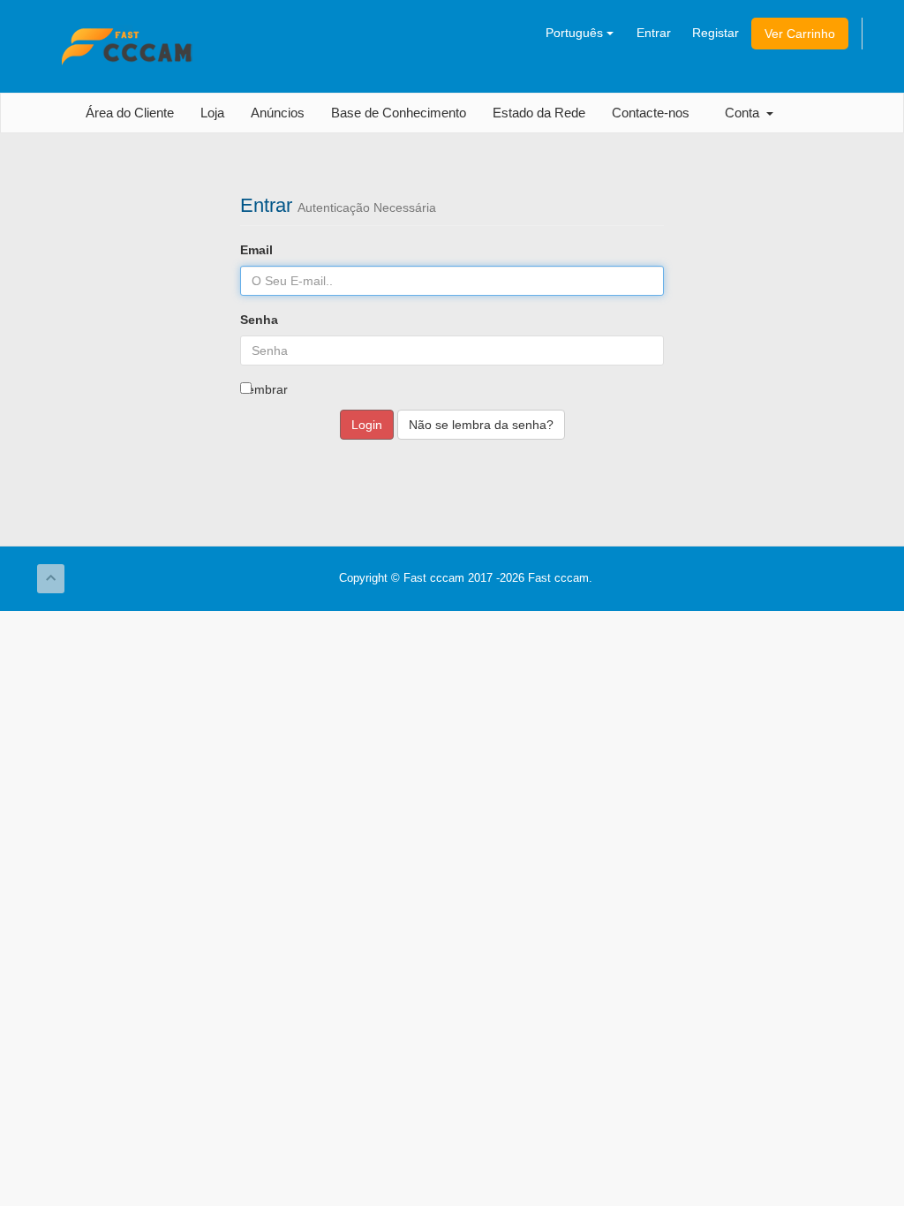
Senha (259, 320)
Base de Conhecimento (398, 112)
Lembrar (264, 389)
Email (256, 250)
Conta (745, 112)
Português (576, 33)
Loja (212, 112)
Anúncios (278, 112)
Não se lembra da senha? (481, 425)
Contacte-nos (650, 112)
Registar (715, 33)
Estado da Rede (539, 112)
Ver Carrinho (800, 33)
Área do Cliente (130, 112)
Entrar (654, 33)
